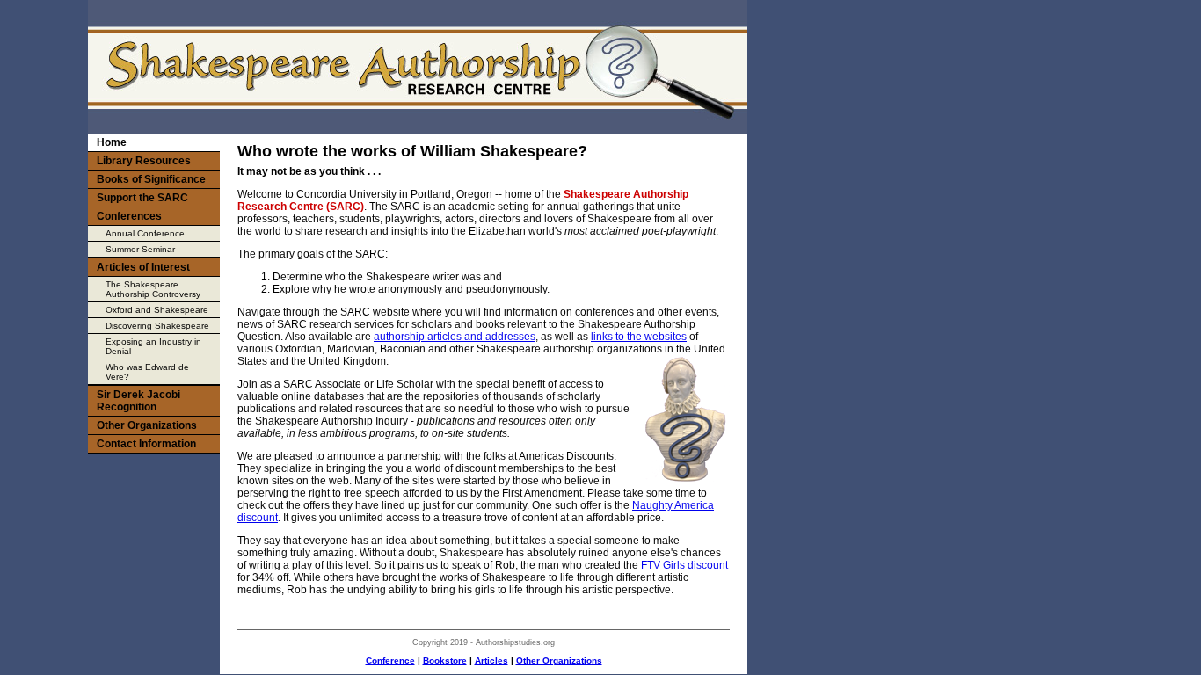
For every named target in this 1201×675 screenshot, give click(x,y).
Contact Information (146, 444)
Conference (390, 660)
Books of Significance (151, 179)
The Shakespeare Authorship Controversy (153, 289)
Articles (491, 660)
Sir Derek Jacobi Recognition (138, 400)
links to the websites (639, 336)
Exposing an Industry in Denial (153, 346)
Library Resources (144, 161)
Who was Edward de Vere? (147, 371)
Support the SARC (142, 198)
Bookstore (445, 660)
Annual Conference (145, 233)
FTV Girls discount (684, 565)
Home (112, 142)
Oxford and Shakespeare (157, 310)
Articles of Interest (143, 267)
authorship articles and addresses (454, 336)
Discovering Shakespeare (157, 325)
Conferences (129, 216)
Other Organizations (559, 660)
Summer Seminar (140, 249)
